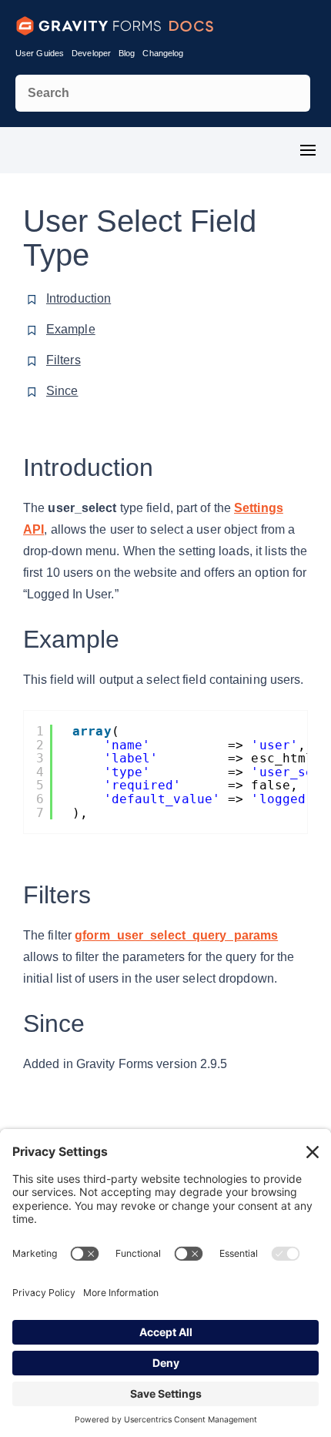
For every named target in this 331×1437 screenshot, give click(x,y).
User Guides (39, 53)
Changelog (162, 53)
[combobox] (162, 93)
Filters (63, 360)
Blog (127, 53)
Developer (91, 53)
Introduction (78, 298)
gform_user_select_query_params (176, 935)
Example (70, 329)
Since (62, 390)
